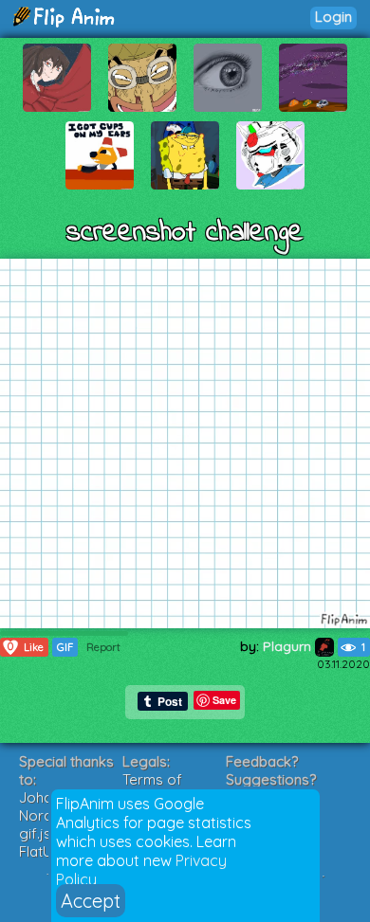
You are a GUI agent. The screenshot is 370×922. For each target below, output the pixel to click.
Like (26, 647)
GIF (65, 647)
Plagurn (289, 646)
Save (224, 700)
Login (333, 17)
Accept (90, 901)
